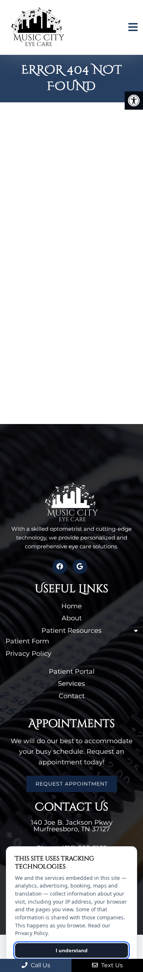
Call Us (39, 965)
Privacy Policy (28, 654)
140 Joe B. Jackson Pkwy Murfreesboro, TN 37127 (72, 825)
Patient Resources (71, 631)
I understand (72, 950)
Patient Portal (72, 671)
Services (71, 684)
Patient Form (27, 641)
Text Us (111, 965)
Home (71, 606)
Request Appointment (72, 783)
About (72, 618)
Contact (72, 696)
